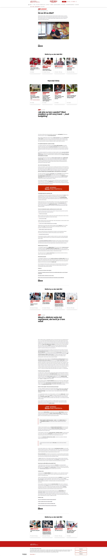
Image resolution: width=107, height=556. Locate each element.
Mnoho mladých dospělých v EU (57, 157)
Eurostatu (59, 173)
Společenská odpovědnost (70, 4)
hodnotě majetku (51, 354)
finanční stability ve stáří (51, 376)
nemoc (41, 378)
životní (65, 478)
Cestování (38, 4)
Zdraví (34, 4)
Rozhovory (77, 4)
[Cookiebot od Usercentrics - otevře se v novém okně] (24, 554)
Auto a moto (43, 4)
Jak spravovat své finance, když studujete (44, 270)
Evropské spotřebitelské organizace (46, 240)
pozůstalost (57, 459)
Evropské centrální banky (54, 146)
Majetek (31, 4)
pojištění (53, 377)
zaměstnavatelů (40, 154)
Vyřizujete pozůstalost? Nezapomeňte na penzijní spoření (47, 505)
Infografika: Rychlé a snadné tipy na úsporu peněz (46, 275)
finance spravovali (56, 137)
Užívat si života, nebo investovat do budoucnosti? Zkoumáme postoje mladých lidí (51, 277)
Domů (31, 6)
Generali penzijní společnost (44, 468)
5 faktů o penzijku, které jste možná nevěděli (45, 501)
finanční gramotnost (65, 247)
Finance (48, 4)
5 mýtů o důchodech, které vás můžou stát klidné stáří (46, 503)
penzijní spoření (53, 467)
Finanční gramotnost (37, 6)
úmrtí (40, 458)
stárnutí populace (59, 352)
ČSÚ (48, 169)
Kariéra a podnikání (57, 4)
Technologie (63, 4)
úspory (50, 377)
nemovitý (51, 395)
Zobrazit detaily (32, 554)
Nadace (64, 1)
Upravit (80, 551)
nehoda (45, 378)
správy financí (52, 173)
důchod (47, 485)
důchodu (64, 486)
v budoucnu (60, 225)
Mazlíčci (52, 4)
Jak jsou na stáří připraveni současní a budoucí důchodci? (47, 499)
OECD (44, 226)
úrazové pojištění (40, 479)
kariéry (65, 195)
